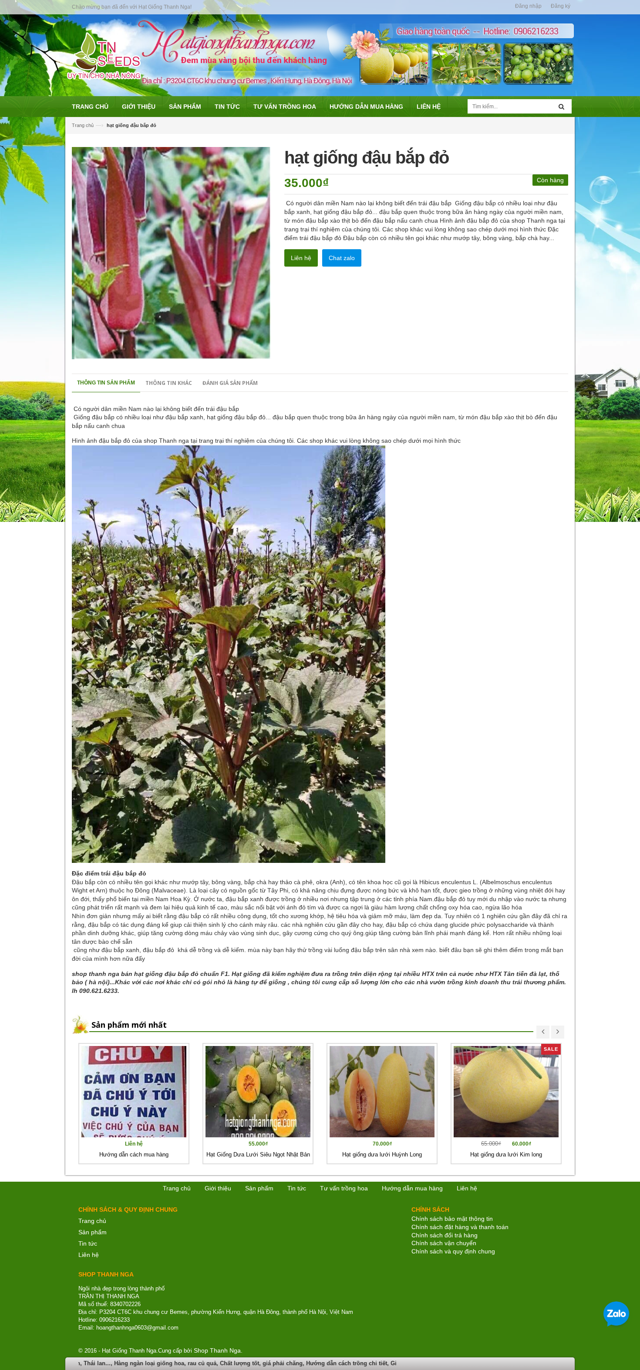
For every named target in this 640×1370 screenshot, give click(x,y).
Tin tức (296, 1188)
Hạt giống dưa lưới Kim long (506, 1154)
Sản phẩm (259, 1188)
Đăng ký (560, 6)
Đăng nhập (528, 6)
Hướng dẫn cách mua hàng (133, 1154)
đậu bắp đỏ (158, 949)
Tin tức (87, 1243)
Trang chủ (83, 125)
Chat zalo (342, 257)
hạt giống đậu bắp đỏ (236, 417)
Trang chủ (92, 1220)
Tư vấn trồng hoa (344, 1188)
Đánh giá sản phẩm (230, 383)
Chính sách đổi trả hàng (444, 1235)
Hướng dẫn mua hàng (412, 1188)
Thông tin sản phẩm (106, 383)
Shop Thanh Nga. (218, 1350)
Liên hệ (301, 257)
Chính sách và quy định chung (453, 1251)
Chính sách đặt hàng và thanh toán (460, 1226)
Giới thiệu (218, 1188)
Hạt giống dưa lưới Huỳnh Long (382, 1154)
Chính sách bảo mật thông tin (452, 1218)
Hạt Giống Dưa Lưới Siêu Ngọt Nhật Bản (258, 1154)
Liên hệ (88, 1254)
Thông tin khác (168, 383)
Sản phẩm (92, 1232)
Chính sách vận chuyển (443, 1243)
